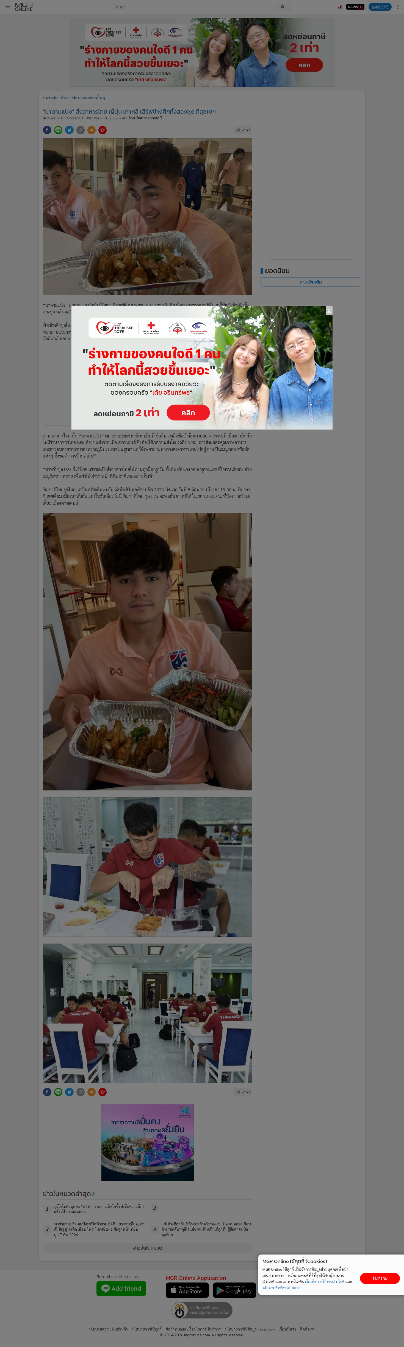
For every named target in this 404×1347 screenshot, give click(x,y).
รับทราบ (380, 1278)
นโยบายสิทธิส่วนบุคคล (280, 1287)
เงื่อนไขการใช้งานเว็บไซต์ (325, 1281)
